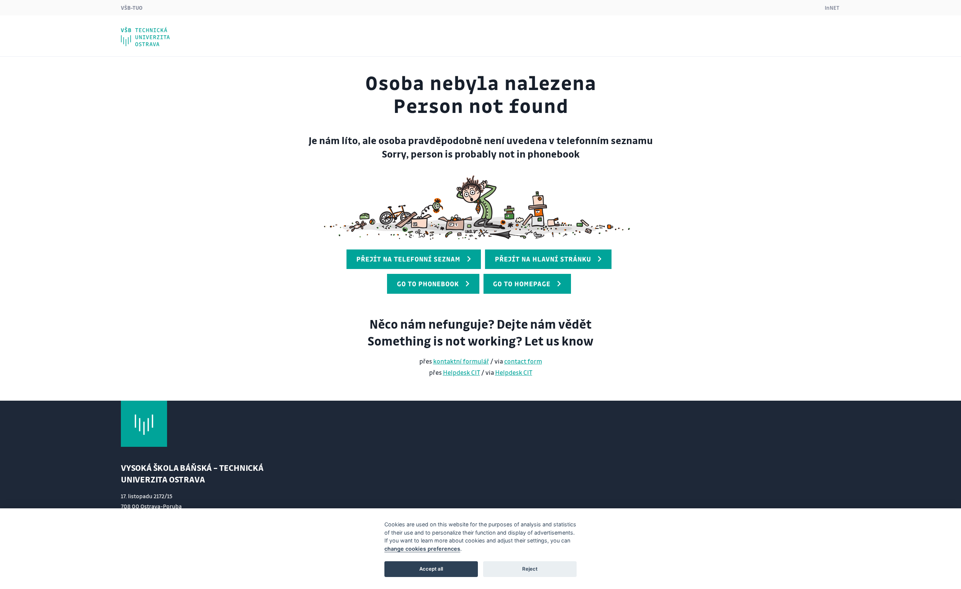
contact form (523, 361)
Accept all (431, 569)
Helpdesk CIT (461, 372)
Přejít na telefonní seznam (408, 259)
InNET (832, 7)
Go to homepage (521, 283)
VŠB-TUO (132, 7)
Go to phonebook (428, 283)
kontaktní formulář (461, 361)
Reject (530, 569)
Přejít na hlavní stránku (543, 259)
